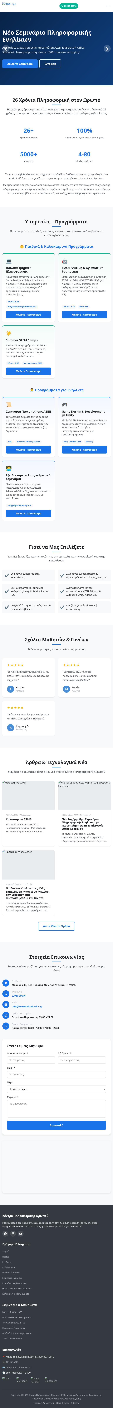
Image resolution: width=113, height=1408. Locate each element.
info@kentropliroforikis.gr (27, 1006)
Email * (11, 1067)
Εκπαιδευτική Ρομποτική (14, 1283)
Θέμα (10, 1082)
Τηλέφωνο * (64, 1053)
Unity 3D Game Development (16, 1317)
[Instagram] (13, 1234)
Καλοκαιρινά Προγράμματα (15, 1293)
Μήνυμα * (12, 1097)
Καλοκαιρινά (8, 1267)
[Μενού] (108, 6)
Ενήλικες (6, 1262)
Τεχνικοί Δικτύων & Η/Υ (13, 1322)
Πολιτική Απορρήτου (44, 1403)
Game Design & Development (16, 1288)
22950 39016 (70, 6)
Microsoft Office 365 (12, 1312)
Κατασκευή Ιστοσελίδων (14, 1328)
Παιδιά (5, 1256)
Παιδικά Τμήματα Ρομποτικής (16, 1333)
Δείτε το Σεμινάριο (20, 64)
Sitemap (75, 1403)
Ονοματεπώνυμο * (17, 1053)
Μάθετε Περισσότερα (28, 314)
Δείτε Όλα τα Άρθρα (56, 926)
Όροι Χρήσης (62, 1403)
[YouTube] (21, 1234)
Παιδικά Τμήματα (10, 1272)
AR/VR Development (12, 1338)
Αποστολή (56, 1125)
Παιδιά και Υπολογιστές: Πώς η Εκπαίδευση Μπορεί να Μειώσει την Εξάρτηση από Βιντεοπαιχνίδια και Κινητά (27, 893)
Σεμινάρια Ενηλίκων (12, 1278)
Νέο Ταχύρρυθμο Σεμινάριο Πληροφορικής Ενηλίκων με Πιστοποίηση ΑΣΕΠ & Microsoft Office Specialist (82, 823)
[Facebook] (5, 1234)
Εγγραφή (50, 64)
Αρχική (5, 1251)
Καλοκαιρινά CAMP (18, 819)
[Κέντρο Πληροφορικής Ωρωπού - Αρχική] (17, 6)
